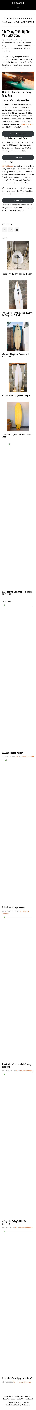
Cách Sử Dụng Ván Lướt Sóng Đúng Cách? (16, 435)
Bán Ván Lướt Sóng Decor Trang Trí (16, 395)
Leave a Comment (27, 756)
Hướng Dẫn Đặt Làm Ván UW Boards (17, 274)
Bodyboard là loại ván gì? (12, 752)
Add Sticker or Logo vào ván (13, 907)
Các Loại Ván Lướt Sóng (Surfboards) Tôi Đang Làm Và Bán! (17, 314)
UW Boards (18, 3)
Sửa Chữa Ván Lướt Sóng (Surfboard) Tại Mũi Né (17, 593)
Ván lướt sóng (7, 166)
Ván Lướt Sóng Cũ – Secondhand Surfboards (15, 355)
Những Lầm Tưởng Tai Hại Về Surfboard (14, 1222)
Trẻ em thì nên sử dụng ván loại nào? (17, 1378)
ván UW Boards (27, 124)
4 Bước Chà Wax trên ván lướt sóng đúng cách (16, 1065)
